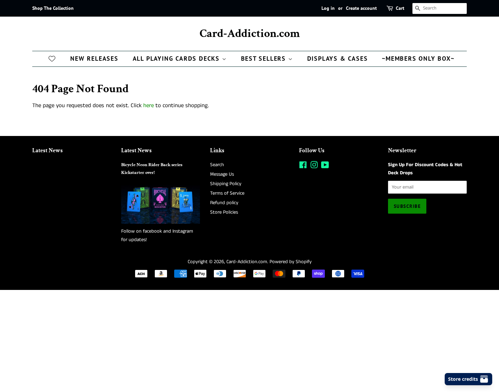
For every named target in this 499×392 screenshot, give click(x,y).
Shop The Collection (53, 8)
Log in (328, 8)
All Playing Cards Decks (177, 58)
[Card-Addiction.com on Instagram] (314, 166)
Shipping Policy (225, 183)
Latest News (47, 150)
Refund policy (224, 202)
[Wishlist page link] (52, 58)
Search (217, 164)
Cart (400, 8)
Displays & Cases (337, 58)
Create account (361, 8)
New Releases (94, 58)
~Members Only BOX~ (418, 58)
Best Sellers (264, 58)
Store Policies (224, 212)
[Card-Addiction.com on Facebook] (303, 166)
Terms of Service (227, 193)
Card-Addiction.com (250, 34)
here (148, 105)
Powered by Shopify (291, 261)
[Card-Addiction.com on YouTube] (325, 166)
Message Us (222, 174)
